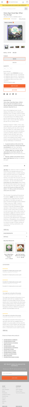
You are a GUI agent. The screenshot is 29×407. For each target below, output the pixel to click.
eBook (14, 62)
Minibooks (4, 392)
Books (3, 391)
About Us (18, 387)
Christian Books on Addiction (10, 339)
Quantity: (6, 66)
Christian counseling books (10, 353)
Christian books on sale (9, 346)
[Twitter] (10, 94)
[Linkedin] (13, 94)
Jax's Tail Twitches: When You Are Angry (20, 255)
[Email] (7, 94)
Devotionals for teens (9, 349)
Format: (6, 56)
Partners (4, 401)
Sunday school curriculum (10, 350)
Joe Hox (6, 169)
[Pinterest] (16, 94)
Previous (21, 240)
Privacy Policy (19, 391)
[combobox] (14, 8)
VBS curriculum (7, 344)
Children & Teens (6, 394)
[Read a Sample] (9, 23)
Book (14, 59)
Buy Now (14, 90)
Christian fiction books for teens (11, 357)
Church (4, 398)
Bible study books (8, 355)
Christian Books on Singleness (11, 347)
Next (24, 240)
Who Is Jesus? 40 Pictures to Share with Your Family (14, 187)
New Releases (5, 389)
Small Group (5, 396)
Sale (3, 403)
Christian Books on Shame (10, 352)
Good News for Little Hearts (11, 182)
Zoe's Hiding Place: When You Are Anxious (8, 256)
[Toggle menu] (2, 2)
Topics (3, 399)
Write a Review (22, 18)
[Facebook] (4, 94)
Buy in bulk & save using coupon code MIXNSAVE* (15, 5)
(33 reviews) (13, 18)
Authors (4, 387)
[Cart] (27, 2)
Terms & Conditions (20, 392)
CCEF (11, 197)
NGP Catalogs (19, 389)
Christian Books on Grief (9, 341)
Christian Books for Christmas (11, 342)
